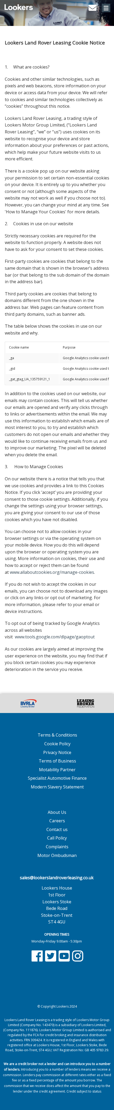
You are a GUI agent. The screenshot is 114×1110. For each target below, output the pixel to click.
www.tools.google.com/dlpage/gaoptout (55, 637)
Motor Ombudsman (57, 855)
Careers (57, 821)
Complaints (57, 847)
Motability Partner (57, 770)
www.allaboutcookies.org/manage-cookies (52, 572)
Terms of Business (57, 761)
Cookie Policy (57, 744)
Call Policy (57, 838)
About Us (57, 812)
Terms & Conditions (57, 735)
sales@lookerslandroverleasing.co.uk (57, 878)
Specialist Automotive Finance (57, 778)
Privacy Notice (57, 752)
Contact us (57, 829)
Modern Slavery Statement (57, 787)
